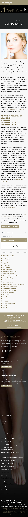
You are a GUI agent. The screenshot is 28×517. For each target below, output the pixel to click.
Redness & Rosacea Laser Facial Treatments (14, 284)
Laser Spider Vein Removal (10, 286)
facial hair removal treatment (18, 109)
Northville (19, 511)
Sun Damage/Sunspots (8, 282)
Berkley (10, 508)
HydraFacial (6, 297)
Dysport (5, 263)
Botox (5, 261)
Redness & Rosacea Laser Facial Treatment (12, 457)
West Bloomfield (22, 514)
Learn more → (15, 346)
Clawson (20, 509)
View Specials (14, 325)
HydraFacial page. (12, 207)
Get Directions (6, 367)
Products (23, 504)
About (7, 504)
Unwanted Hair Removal (9, 288)
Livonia (10, 511)
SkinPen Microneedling (9, 290)
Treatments (12, 504)
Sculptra (5, 305)
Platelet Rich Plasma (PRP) (10, 271)
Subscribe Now (6, 386)
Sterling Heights (11, 514)
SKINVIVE (6, 307)
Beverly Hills (15, 508)
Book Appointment (15, 506)
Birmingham (21, 508)
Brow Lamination (7, 269)
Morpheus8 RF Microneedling (11, 275)
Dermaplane (6, 301)
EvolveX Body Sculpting (9, 278)
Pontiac (9, 512)
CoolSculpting (6, 259)
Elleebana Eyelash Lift (8, 292)
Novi (23, 511)
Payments (18, 504)
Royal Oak (22, 512)
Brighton (11, 509)
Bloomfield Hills (4, 509)
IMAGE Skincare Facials (9, 303)
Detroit (24, 509)
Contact (9, 506)
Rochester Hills (15, 512)
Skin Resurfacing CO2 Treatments (12, 280)
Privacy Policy (24, 506)
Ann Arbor (5, 508)
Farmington (5, 511)
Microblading (6, 267)
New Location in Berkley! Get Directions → (14, 1)
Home (3, 504)
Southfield (4, 514)
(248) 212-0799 (4, 370)
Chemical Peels (7, 294)
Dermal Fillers (6, 265)
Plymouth (5, 512)
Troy (16, 514)
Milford (14, 511)
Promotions (3, 506)
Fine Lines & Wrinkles (8, 299)
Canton (15, 509)
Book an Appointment (10, 227)
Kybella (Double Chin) (8, 273)
